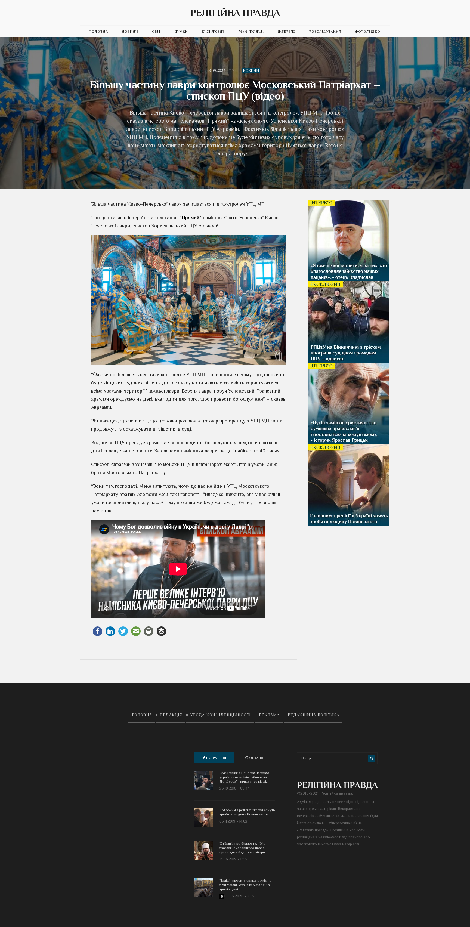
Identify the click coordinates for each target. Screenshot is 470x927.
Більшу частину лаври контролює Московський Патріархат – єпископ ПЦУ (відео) (235, 90)
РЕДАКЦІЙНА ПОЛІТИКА (314, 715)
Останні (256, 758)
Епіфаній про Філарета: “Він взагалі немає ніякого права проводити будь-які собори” (243, 847)
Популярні (215, 758)
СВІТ (156, 31)
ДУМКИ (181, 31)
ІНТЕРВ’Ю (286, 31)
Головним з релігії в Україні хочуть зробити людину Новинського (247, 812)
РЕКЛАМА (269, 715)
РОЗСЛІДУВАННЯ (325, 31)
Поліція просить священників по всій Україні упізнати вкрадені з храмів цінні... (245, 884)
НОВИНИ (130, 31)
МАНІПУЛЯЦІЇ (251, 31)
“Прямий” (190, 217)
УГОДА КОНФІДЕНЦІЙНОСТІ (220, 715)
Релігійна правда (235, 12)
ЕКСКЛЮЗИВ (213, 31)
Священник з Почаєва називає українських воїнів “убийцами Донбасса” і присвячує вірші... (244, 777)
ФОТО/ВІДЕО (367, 31)
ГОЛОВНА (98, 31)
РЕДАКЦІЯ (171, 715)
